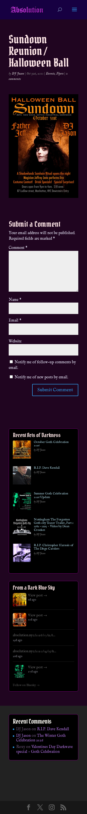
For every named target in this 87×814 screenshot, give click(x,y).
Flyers (60, 73)
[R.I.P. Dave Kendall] (22, 476)
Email (15, 320)
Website (15, 341)
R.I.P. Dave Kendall (47, 468)
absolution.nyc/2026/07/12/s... (34, 635)
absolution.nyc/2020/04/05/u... (34, 651)
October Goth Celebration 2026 (51, 444)
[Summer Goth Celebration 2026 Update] (22, 502)
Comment (18, 248)
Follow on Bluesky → (26, 685)
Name (15, 299)
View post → (37, 595)
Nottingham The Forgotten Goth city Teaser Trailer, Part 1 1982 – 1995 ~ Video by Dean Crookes (53, 525)
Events (50, 73)
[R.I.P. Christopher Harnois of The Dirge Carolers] (22, 554)
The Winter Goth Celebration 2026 (41, 738)
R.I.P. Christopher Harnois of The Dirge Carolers (53, 547)
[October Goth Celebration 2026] (22, 451)
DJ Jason (18, 73)
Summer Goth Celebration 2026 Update (51, 495)
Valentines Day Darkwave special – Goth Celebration (44, 749)
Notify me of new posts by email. (41, 377)
